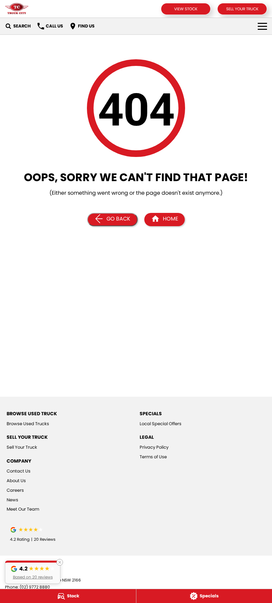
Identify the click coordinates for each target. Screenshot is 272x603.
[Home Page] (17, 9)
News (12, 500)
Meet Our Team (23, 509)
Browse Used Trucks (28, 424)
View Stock (185, 9)
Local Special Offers (160, 424)
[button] (32, 572)
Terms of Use (153, 457)
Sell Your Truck (242, 9)
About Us (16, 480)
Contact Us (19, 471)
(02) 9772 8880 (35, 587)
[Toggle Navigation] (262, 26)
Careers (15, 490)
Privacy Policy (154, 447)
